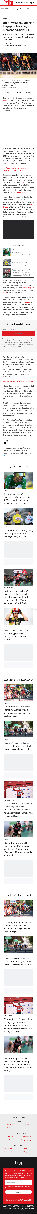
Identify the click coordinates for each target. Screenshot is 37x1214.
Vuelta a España (21, 192)
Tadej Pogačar (28, 288)
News (24, 45)
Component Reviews (9, 1152)
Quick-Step (27, 302)
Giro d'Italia (26, 1124)
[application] (18, 229)
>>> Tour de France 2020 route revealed (18, 381)
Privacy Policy (25, 1199)
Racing (5, 18)
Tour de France (11, 1124)
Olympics (25, 1127)
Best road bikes (9, 1136)
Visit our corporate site (27, 1206)
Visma (25, 182)
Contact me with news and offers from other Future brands (18, 1187)
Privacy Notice (26, 341)
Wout (5, 293)
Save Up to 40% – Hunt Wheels (22, 9)
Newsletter (30, 92)
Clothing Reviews (27, 1152)
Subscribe (25, 2)
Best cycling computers (27, 1140)
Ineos (5, 100)
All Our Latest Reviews (9, 1148)
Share (7, 92)
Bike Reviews (27, 1148)
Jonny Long (9, 43)
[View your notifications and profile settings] (16, 3)
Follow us (20, 92)
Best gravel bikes (27, 1136)
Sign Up (18, 1192)
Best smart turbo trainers (10, 1140)
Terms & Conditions (17, 1200)
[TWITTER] (5, 443)
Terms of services (24, 339)
